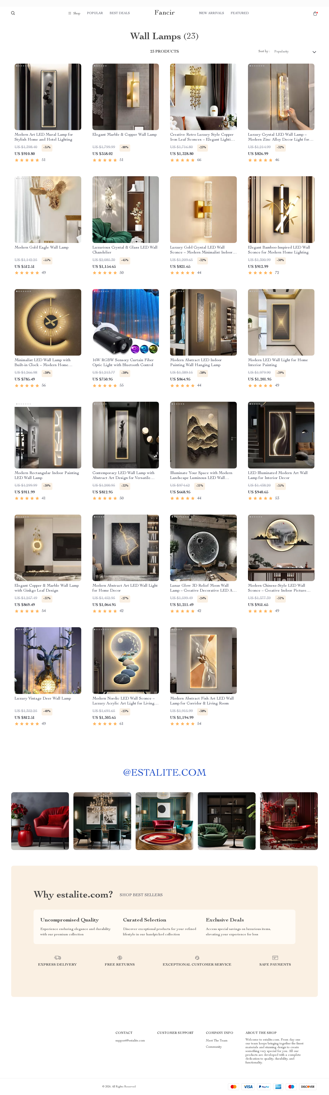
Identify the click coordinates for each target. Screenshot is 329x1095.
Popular (95, 13)
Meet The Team (217, 1040)
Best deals (120, 13)
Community (214, 1047)
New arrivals (211, 13)
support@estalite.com (130, 1040)
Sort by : (264, 51)
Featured (240, 13)
